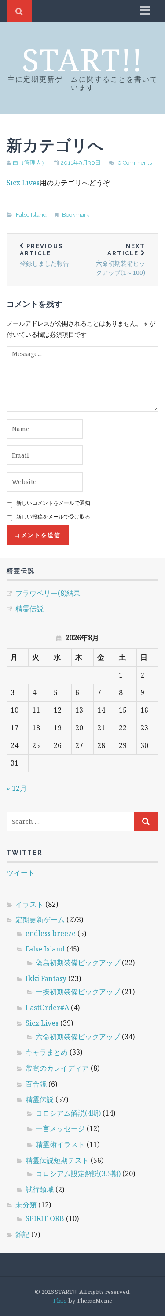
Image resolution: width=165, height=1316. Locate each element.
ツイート (21, 873)
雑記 (22, 1234)
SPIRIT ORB (45, 1218)
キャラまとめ (47, 1052)
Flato (60, 1301)
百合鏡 (36, 1084)
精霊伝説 (29, 608)
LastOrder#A (47, 1007)
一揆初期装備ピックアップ (78, 991)
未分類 (26, 1205)
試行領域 (40, 1189)
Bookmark (75, 214)
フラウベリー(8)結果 (48, 593)
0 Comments (134, 162)
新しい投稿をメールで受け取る (53, 516)
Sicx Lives (23, 183)
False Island (31, 214)
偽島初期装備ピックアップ (78, 962)
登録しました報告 (44, 255)
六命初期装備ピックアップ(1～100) (120, 260)
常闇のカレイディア (57, 1068)
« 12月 (17, 788)
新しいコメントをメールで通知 (53, 503)
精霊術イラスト (60, 1144)
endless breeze (51, 933)
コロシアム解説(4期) (68, 1113)
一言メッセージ (60, 1128)
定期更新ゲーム (40, 920)
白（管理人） (30, 162)
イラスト (29, 904)
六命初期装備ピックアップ (78, 1037)
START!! (82, 59)
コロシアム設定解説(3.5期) (78, 1173)
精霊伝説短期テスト (57, 1160)
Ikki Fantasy (46, 978)
